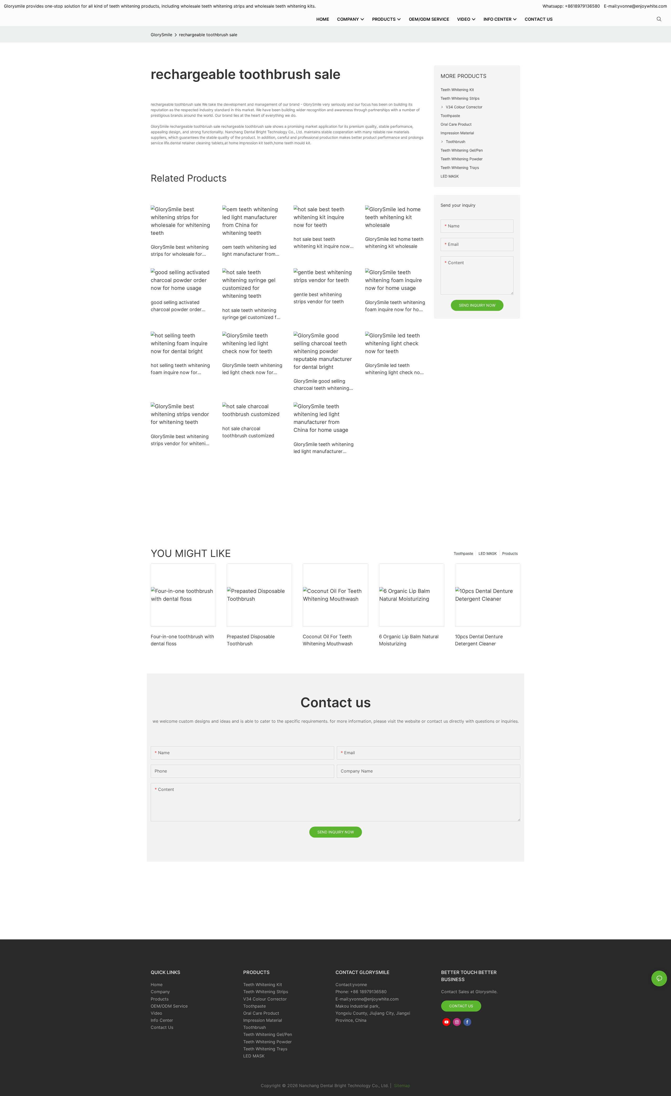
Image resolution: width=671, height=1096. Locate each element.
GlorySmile (161, 34)
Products (510, 553)
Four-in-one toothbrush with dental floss (182, 640)
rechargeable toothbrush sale (208, 34)
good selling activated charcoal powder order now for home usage (176, 306)
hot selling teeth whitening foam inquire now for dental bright (180, 369)
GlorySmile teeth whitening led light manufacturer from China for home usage (324, 448)
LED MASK (488, 553)
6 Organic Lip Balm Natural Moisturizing (409, 640)
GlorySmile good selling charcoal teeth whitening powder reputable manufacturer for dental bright (321, 385)
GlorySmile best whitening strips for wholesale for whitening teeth (180, 251)
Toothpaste (463, 553)
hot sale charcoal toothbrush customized (248, 432)
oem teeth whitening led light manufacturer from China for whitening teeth (250, 251)
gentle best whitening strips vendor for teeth (319, 298)
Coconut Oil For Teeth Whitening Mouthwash (328, 640)
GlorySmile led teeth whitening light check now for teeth (394, 369)
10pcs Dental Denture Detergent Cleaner (479, 640)
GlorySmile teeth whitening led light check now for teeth (252, 369)
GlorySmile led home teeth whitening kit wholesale (394, 242)
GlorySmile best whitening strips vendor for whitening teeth (181, 440)
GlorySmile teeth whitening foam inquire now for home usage (395, 306)
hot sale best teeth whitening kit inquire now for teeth (322, 243)
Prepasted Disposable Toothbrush (251, 640)
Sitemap (401, 1085)
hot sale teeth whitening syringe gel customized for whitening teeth (251, 314)
